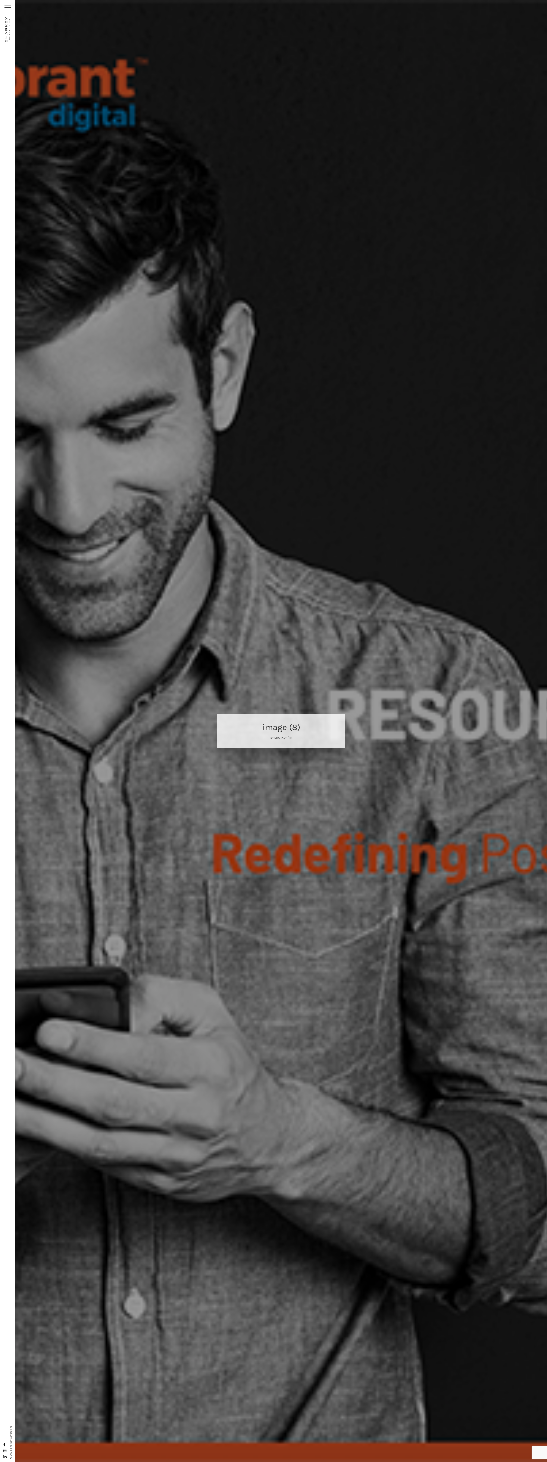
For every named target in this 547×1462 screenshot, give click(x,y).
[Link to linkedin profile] (5, 1457)
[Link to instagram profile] (5, 1451)
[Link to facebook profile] (4, 1445)
